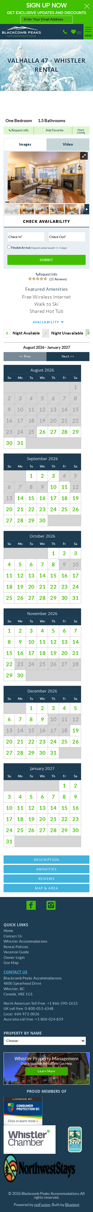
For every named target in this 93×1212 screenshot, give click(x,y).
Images (25, 144)
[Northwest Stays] (39, 1168)
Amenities (46, 869)
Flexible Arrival (20, 247)
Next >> (68, 356)
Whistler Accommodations (25, 941)
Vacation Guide (16, 952)
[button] (46, 12)
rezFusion (42, 1204)
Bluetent (72, 1204)
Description (46, 860)
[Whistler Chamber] (30, 1139)
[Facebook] (31, 905)
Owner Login (14, 957)
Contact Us (13, 936)
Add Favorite (54, 130)
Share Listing (81, 131)
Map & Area (46, 888)
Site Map (11, 963)
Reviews (46, 879)
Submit (46, 260)
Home (8, 931)
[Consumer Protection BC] (23, 1111)
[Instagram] (51, 905)
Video (68, 144)
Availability (46, 322)
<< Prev (25, 356)
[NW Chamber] (75, 1139)
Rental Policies (16, 947)
